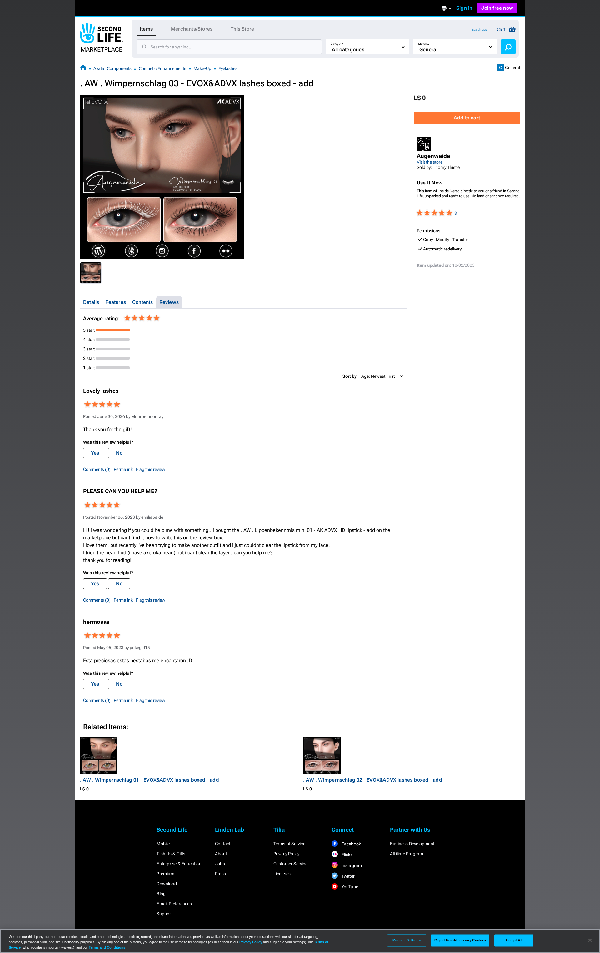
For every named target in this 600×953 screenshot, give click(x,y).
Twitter (347, 876)
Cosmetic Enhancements (162, 68)
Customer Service (290, 863)
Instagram (351, 865)
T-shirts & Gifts (171, 853)
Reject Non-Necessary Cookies (460, 940)
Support (164, 913)
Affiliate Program (406, 853)
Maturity (423, 43)
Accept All (513, 940)
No (119, 453)
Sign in (464, 8)
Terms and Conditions (107, 947)
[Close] (590, 940)
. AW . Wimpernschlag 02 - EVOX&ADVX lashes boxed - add (372, 780)
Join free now (497, 8)
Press (220, 873)
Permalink (123, 469)
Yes (95, 453)
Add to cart (467, 118)
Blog (161, 893)
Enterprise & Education (179, 863)
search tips (479, 29)
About (221, 853)
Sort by (349, 376)
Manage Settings (406, 940)
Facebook (350, 843)
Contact (222, 843)
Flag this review (150, 469)
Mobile (163, 843)
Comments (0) (97, 469)
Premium (165, 873)
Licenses (282, 873)
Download (167, 883)
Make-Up (202, 68)
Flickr (346, 854)
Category (337, 43)
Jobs (220, 863)
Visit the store (429, 161)
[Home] (83, 68)
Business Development (412, 843)
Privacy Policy (286, 853)
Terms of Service (289, 843)
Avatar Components (112, 68)
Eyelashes (228, 68)
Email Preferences (174, 903)
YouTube (349, 886)
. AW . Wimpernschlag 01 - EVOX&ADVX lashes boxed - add (149, 780)
